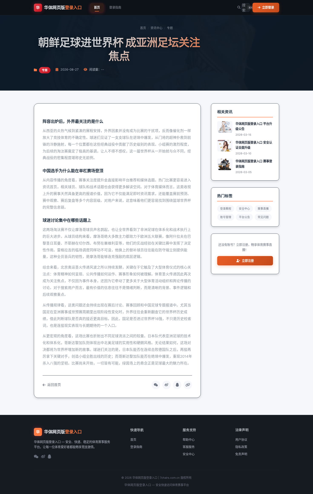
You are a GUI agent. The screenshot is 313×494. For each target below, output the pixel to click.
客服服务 (189, 446)
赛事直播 (263, 208)
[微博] (43, 457)
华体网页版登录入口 (137, 485)
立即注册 (248, 260)
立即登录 (268, 7)
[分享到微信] (156, 385)
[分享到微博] (166, 385)
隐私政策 (241, 446)
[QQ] (49, 457)
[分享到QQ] (177, 385)
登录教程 (225, 208)
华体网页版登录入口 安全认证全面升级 (253, 145)
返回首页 (54, 385)
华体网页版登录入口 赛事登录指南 (253, 163)
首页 (97, 7)
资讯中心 (156, 28)
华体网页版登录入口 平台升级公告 (253, 126)
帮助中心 (189, 439)
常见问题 (263, 217)
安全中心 (244, 208)
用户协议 (241, 439)
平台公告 (244, 217)
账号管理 (225, 217)
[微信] (36, 457)
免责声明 (241, 454)
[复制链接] (188, 385)
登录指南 (115, 7)
